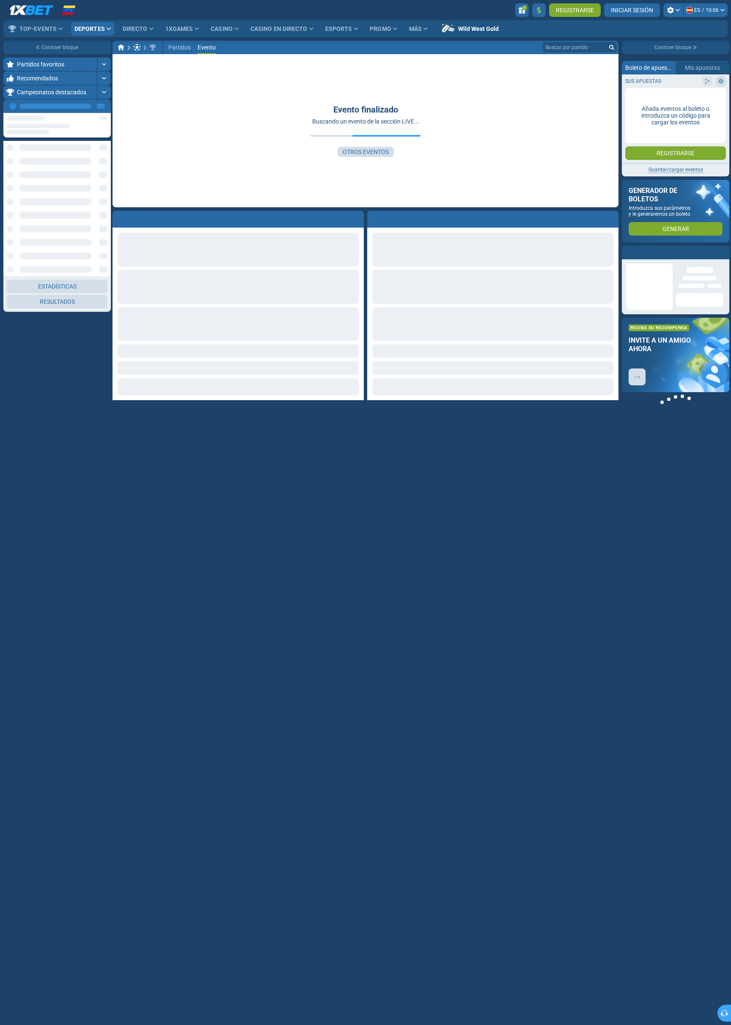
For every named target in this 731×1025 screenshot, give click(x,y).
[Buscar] (612, 47)
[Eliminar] (610, 217)
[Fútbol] (137, 47)
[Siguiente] (104, 106)
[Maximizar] (104, 64)
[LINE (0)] (121, 47)
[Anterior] (85, 106)
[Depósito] (539, 10)
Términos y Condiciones (672, 150)
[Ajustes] (673, 10)
